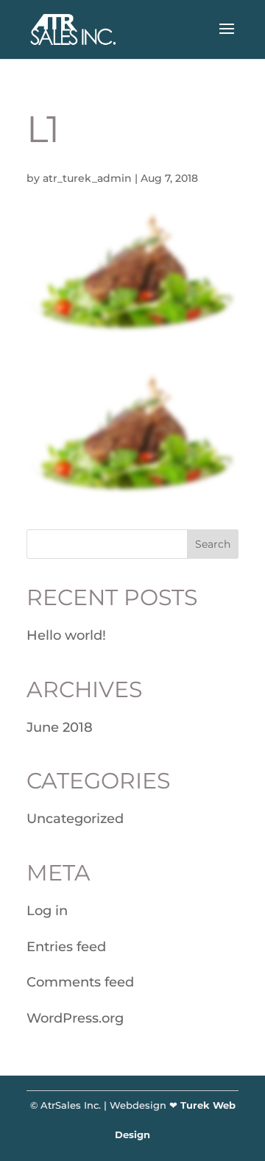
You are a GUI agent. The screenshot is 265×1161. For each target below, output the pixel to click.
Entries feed (66, 947)
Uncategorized (75, 819)
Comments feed (80, 982)
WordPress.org (75, 1018)
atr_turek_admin (87, 178)
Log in (47, 911)
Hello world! (66, 635)
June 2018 (59, 727)
